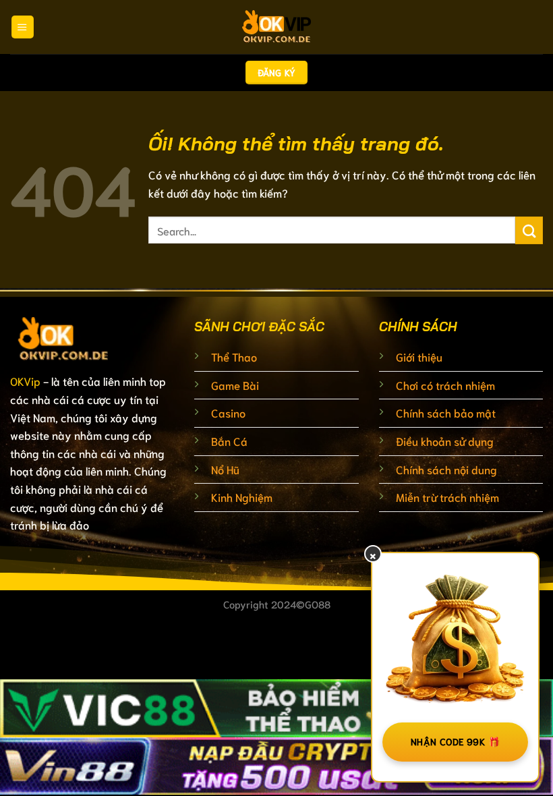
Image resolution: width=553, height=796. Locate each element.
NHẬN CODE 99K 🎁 (455, 741)
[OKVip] (276, 27)
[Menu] (22, 27)
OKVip (25, 381)
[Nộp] (529, 230)
